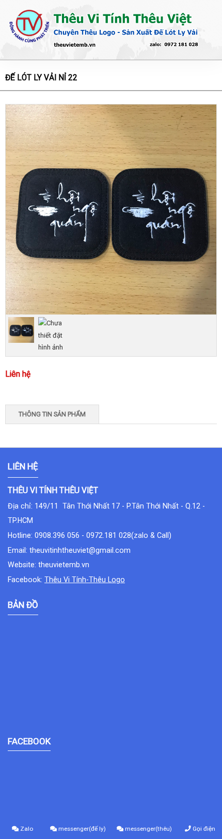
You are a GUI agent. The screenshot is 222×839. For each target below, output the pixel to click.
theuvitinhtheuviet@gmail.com (80, 550)
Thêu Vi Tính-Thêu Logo (84, 579)
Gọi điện (203, 828)
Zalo (26, 828)
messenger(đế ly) (81, 828)
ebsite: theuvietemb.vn (51, 565)
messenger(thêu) (147, 828)
